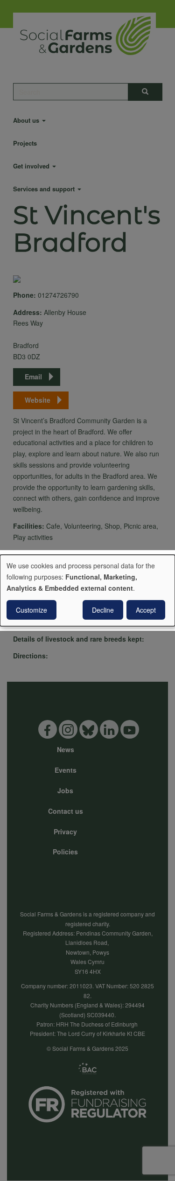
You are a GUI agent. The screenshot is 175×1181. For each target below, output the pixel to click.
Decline (103, 610)
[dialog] (87, 591)
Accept (146, 610)
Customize (31, 610)
